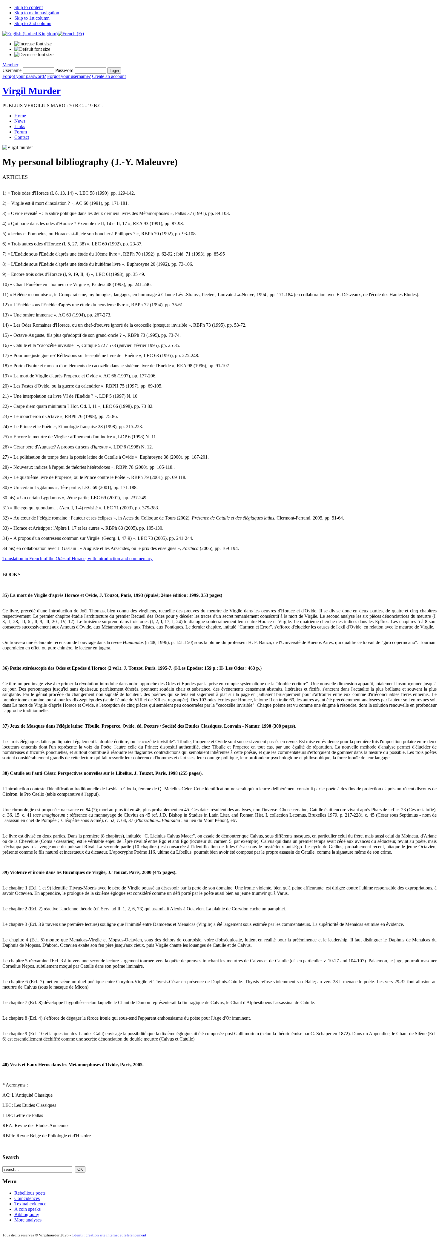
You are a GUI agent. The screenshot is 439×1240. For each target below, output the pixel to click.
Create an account (109, 76)
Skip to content (28, 7)
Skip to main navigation (36, 12)
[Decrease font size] (33, 54)
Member (10, 64)
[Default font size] (32, 49)
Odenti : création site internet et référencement (109, 1235)
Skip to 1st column (32, 18)
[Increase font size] (33, 44)
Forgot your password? (24, 76)
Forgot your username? (69, 76)
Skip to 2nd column (32, 23)
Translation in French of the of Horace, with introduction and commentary (77, 558)
